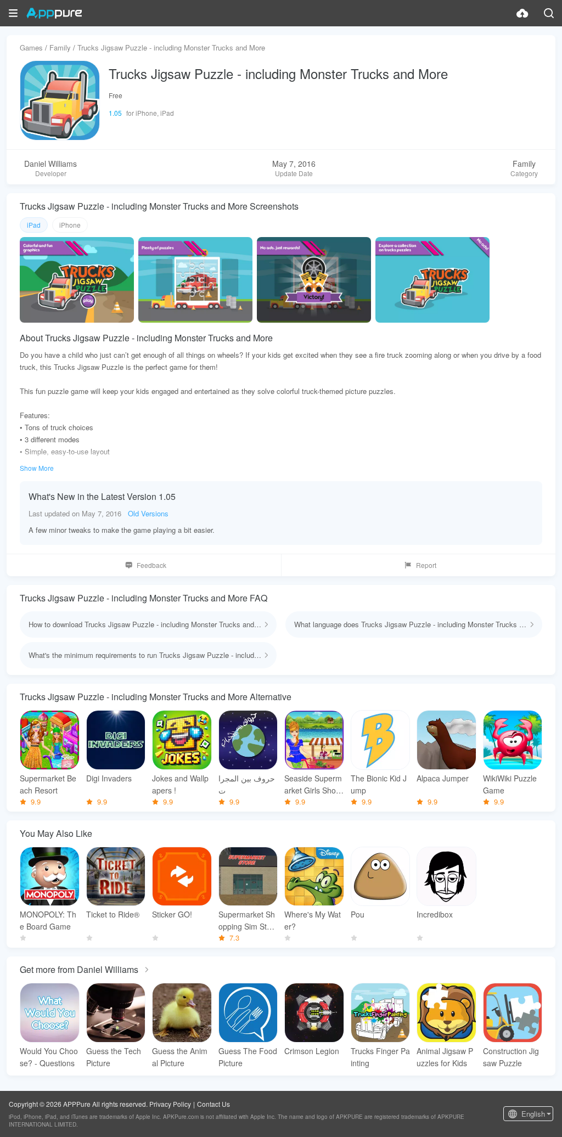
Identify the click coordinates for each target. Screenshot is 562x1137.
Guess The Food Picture (247, 1056)
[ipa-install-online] (522, 13)
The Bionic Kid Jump (379, 784)
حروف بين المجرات (246, 784)
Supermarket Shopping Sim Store (246, 920)
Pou (357, 914)
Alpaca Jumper (443, 778)
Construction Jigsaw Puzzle (511, 1056)
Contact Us (213, 1103)
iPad (34, 224)
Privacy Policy (170, 1103)
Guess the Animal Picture (179, 1056)
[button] (13, 13)
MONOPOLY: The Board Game (48, 920)
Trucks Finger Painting (380, 1056)
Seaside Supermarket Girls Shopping (313, 784)
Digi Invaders (109, 778)
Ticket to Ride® (112, 914)
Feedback (151, 565)
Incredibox (435, 914)
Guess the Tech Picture (113, 1056)
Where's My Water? (312, 920)
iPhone (70, 224)
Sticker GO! (172, 914)
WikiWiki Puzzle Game (510, 784)
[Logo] (54, 13)
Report (426, 565)
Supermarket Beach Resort (48, 784)
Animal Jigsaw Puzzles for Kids (445, 1056)
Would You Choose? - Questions (49, 1056)
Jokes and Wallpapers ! (180, 784)
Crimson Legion (311, 1050)
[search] (549, 13)
